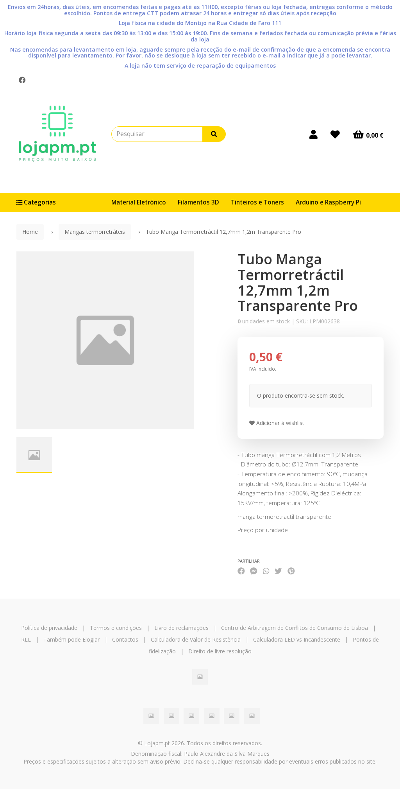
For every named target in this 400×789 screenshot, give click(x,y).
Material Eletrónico (138, 202)
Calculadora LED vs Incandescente (296, 639)
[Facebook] (22, 80)
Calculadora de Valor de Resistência (196, 639)
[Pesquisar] (214, 134)
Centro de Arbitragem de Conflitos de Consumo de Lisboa (294, 627)
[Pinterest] (291, 571)
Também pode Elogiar (71, 639)
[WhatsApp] (266, 571)
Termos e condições (116, 627)
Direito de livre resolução (220, 651)
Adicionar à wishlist (279, 423)
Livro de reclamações (181, 627)
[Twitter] (278, 571)
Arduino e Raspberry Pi (328, 202)
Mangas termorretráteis (94, 231)
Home (30, 231)
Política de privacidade (49, 627)
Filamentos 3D (198, 202)
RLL (26, 639)
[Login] (313, 134)
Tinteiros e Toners (257, 202)
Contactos (125, 639)
